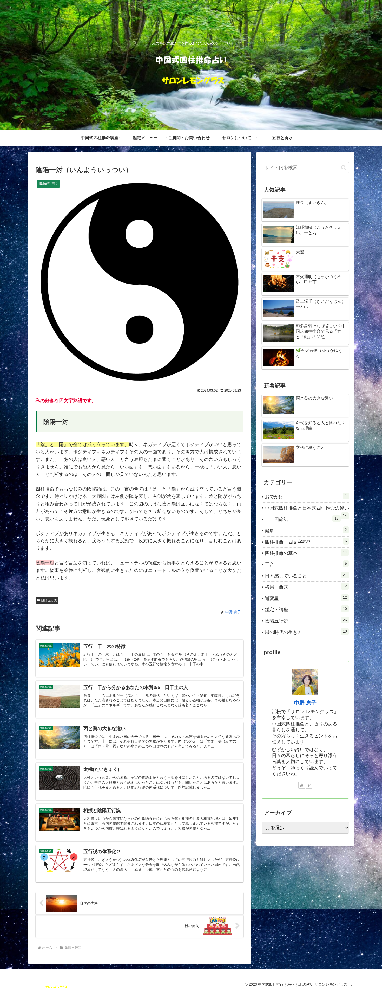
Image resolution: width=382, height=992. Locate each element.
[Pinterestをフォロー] (309, 785)
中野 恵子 (305, 703)
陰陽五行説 (49, 600)
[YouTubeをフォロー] (301, 785)
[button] (343, 168)
